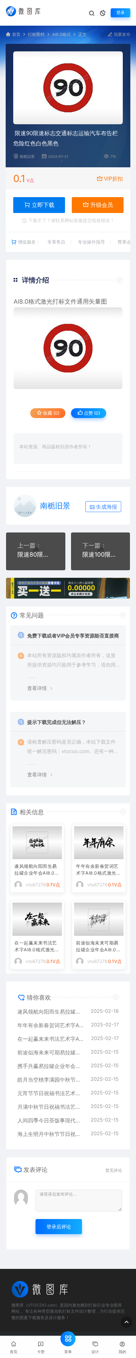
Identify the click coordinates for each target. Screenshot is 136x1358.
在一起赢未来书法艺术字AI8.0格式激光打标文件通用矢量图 (36, 947)
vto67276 (36, 884)
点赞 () (91, 413)
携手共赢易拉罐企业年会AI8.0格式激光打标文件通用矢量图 (50, 1066)
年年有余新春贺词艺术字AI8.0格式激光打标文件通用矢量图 (98, 870)
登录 (120, 12)
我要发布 (121, 34)
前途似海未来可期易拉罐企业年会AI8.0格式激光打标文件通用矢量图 (98, 947)
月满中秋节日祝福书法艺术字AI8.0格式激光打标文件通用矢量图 (50, 1106)
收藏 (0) (50, 413)
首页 (16, 34)
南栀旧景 (27, 156)
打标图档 (36, 34)
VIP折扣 (113, 178)
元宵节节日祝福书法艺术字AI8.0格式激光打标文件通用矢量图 (50, 1093)
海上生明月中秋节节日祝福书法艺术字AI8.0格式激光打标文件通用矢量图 (50, 1134)
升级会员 (101, 204)
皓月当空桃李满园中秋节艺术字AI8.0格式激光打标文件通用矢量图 (50, 1079)
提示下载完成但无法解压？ (56, 722)
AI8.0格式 (61, 34)
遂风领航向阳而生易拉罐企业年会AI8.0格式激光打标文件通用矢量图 (36, 870)
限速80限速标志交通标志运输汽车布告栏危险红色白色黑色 (35, 554)
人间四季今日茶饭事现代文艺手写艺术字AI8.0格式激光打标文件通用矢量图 (50, 1120)
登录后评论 (58, 1227)
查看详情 (37, 688)
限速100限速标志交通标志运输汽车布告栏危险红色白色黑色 (100, 554)
